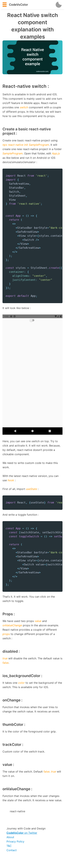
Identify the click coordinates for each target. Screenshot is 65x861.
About (10, 837)
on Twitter (21, 832)
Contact (11, 850)
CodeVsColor (18, 4)
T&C (9, 845)
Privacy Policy (15, 841)
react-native (17, 811)
